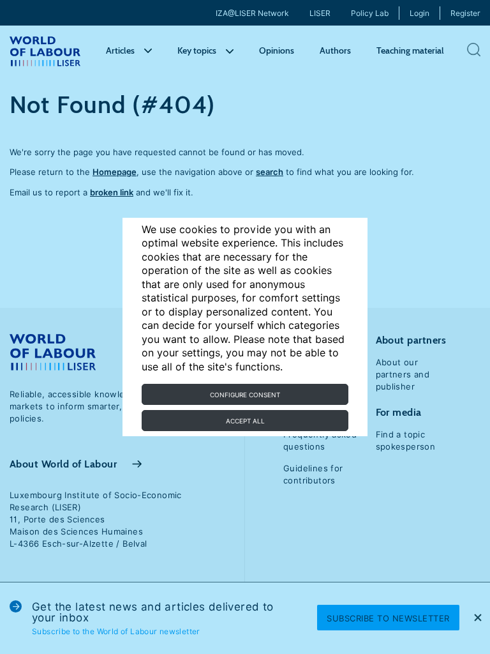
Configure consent (245, 395)
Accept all (245, 421)
